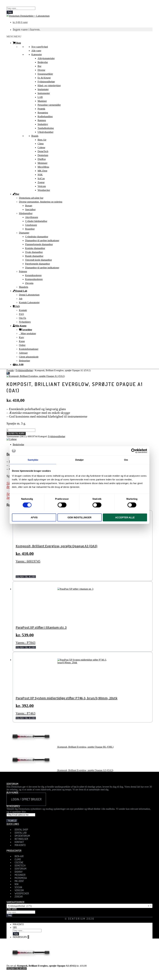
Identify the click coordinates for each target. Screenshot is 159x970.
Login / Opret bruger (26, 799)
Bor (39, 66)
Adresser (23, 353)
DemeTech (43, 151)
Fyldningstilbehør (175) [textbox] (78, 906)
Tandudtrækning (46, 128)
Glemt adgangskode (29, 356)
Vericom (42, 186)
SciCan (41, 178)
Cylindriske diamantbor (36, 236)
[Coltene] (12, 439)
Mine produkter (28, 333)
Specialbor (30, 209)
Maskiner (42, 101)
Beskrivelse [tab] (18, 444)
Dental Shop (21, 829)
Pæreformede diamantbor (37, 263)
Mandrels (23, 287)
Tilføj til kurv (16, 433)
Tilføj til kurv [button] (26, 576)
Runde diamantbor (34, 256)
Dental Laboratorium (29, 294)
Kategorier (36, 54)
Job (20, 298)
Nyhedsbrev (25, 322)
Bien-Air (42, 139)
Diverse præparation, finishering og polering (40, 201)
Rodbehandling (45, 116)
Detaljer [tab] (79, 459)
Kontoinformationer (28, 349)
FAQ (17, 306)
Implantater (43, 89)
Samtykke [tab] (33, 459)
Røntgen (42, 120)
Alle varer (36, 50)
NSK (40, 174)
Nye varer (39, 46)
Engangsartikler (45, 74)
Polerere (23, 271)
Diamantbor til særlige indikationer (42, 240)
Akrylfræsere (31, 217)
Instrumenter (44, 93)
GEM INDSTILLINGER (79, 517)
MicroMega (43, 167)
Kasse (22, 341)
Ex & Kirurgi (44, 77)
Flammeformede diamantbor (39, 244)
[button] (14, 36)
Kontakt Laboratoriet (29, 302)
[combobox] (79, 906)
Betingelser (24, 360)
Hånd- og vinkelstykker (49, 85)
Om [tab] (126, 459)
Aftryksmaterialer (46, 58)
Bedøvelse (43, 62)
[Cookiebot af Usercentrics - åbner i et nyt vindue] (133, 451)
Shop (18, 43)
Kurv (21, 337)
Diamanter (24, 232)
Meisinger (42, 163)
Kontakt (23, 310)
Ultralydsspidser (45, 132)
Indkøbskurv (21, 937)
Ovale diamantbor (34, 252)
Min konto (18, 924)
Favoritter (26, 329)
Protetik (41, 108)
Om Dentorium (22, 835)
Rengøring (43, 112)
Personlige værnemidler (49, 105)
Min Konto (20, 325)
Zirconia (29, 283)
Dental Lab (21, 291)
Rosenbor (30, 229)
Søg (9, 12)
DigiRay (42, 159)
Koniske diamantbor (35, 248)
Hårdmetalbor (25, 213)
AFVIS (34, 517)
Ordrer (22, 345)
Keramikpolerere (33, 275)
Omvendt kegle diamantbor (38, 260)
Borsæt (28, 205)
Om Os (22, 318)
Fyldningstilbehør (46, 81)
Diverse (41, 70)
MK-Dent (42, 170)
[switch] (62, 505)
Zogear (41, 182)
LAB (40, 97)
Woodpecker (44, 190)
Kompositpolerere (34, 279)
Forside (10, 370)
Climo (41, 143)
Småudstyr (43, 124)
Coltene (41, 147)
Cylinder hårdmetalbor (36, 221)
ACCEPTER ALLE (125, 517)
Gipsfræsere (31, 225)
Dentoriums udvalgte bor (31, 198)
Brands (34, 136)
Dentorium (43, 155)
